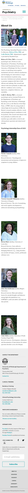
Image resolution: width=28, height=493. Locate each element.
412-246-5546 (6, 404)
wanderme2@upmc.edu (9, 391)
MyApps (9, 432)
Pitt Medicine (10, 5)
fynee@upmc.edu (7, 402)
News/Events (14, 486)
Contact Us (5, 376)
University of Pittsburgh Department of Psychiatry (12, 17)
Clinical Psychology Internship (15, 18)
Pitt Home (17, 5)
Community (14, 483)
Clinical (14, 480)
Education (5, 18)
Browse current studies (9, 418)
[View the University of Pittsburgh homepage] (9, 2)
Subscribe (13, 464)
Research (14, 477)
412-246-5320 (6, 393)
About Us (14, 471)
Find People (23, 5)
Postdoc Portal (6, 435)
